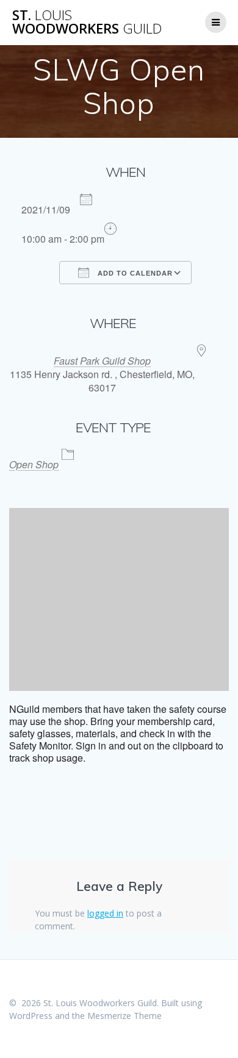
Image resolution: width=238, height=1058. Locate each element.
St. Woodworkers (87, 22)
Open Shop (34, 464)
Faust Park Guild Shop (102, 361)
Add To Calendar (134, 273)
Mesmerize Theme (124, 1015)
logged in (105, 913)
